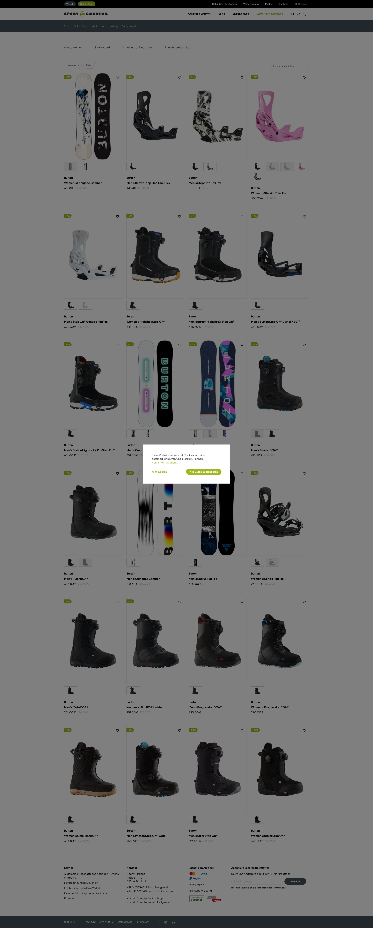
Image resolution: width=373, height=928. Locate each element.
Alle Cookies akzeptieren (204, 471)
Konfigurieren (159, 472)
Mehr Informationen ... (165, 462)
